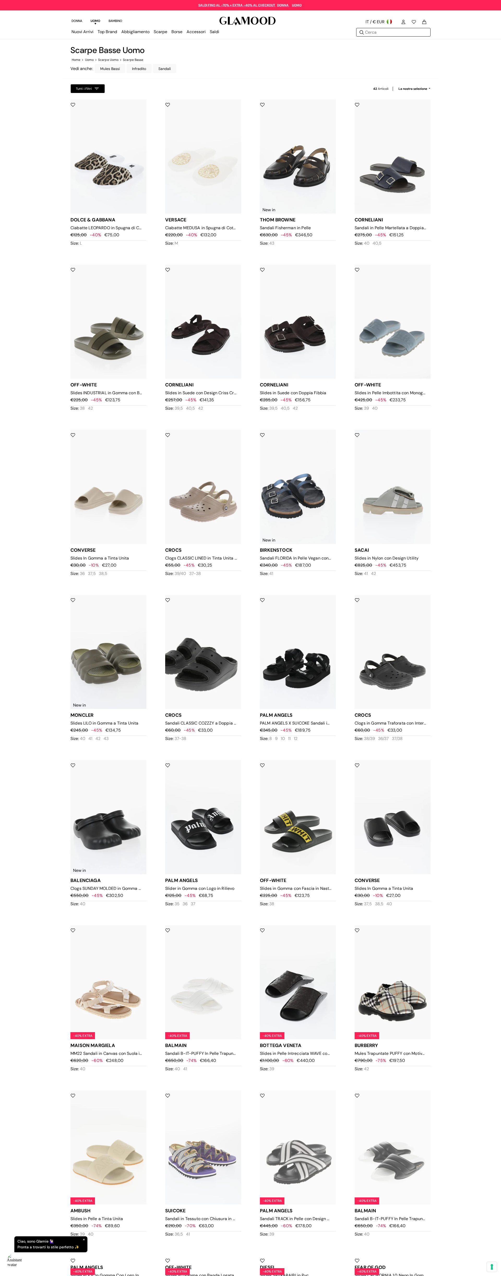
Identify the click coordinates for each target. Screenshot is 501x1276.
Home (76, 60)
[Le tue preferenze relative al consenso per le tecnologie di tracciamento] (492, 1267)
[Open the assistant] (15, 1261)
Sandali (164, 68)
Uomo (89, 60)
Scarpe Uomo (108, 60)
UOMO (297, 5)
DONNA (283, 5)
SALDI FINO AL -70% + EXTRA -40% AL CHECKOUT (237, 5)
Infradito (139, 68)
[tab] (76, 22)
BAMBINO (115, 21)
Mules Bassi (110, 68)
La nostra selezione (413, 89)
